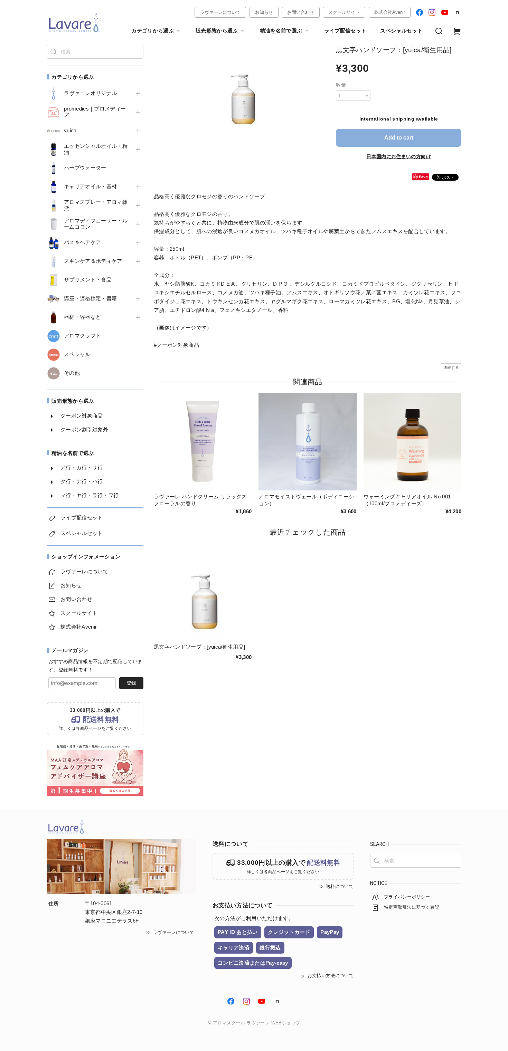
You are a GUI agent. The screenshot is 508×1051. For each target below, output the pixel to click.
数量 (341, 85)
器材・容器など (82, 317)
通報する (451, 367)
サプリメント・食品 (88, 280)
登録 (131, 683)
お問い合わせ (300, 12)
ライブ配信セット (345, 31)
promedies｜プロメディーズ (95, 112)
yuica (70, 130)
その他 (72, 373)
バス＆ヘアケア (82, 242)
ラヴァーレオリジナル (90, 93)
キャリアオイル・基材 (90, 186)
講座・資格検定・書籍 (90, 298)
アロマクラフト (82, 335)
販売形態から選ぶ (217, 31)
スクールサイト (344, 12)
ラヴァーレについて (220, 12)
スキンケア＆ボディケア (93, 261)
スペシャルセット (401, 31)
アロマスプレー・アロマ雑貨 (96, 205)
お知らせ (264, 12)
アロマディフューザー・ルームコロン (96, 224)
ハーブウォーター (85, 168)
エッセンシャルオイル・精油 (96, 149)
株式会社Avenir (389, 12)
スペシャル (77, 354)
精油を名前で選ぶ (281, 31)
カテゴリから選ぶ (152, 31)
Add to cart (398, 138)
